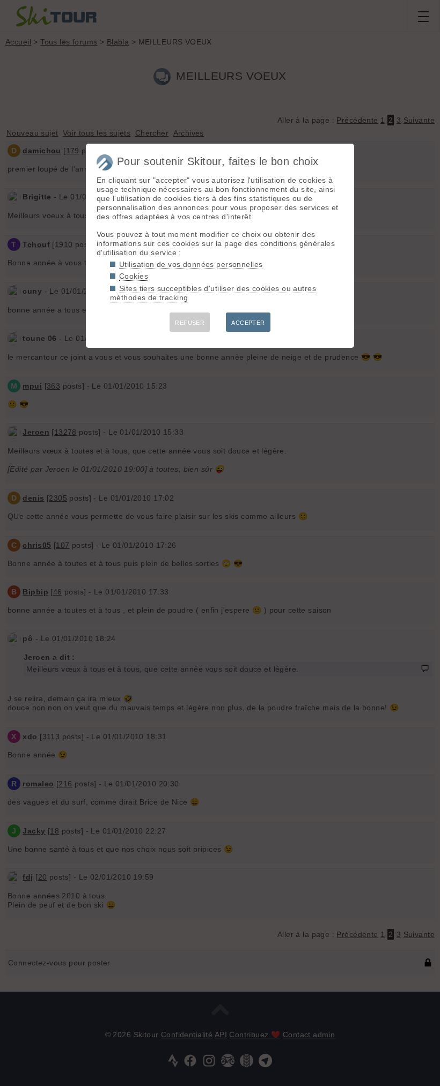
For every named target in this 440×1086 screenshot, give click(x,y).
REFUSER (189, 322)
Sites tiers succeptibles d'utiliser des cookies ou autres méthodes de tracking (213, 293)
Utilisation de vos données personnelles (190, 264)
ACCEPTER (248, 322)
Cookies (133, 276)
